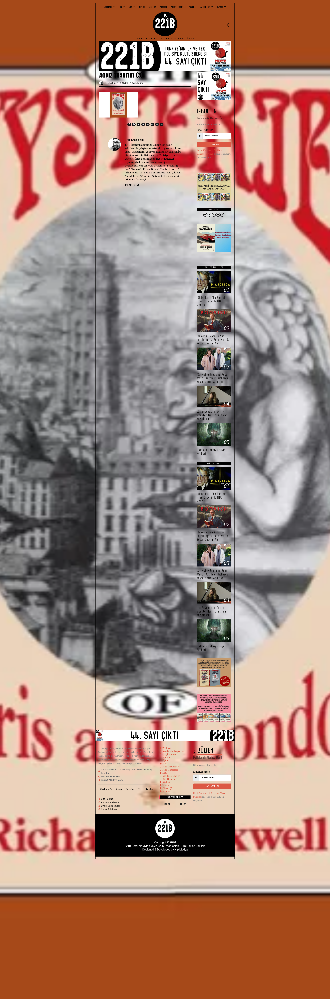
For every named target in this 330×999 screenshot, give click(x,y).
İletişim (149, 789)
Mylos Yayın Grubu (153, 846)
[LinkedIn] (177, 804)
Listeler (152, 6)
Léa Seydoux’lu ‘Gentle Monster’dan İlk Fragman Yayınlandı (212, 415)
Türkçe (220, 6)
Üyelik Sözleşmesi (205, 150)
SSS (140, 789)
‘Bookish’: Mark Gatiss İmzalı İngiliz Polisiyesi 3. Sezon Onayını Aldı (213, 339)
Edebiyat (108, 6)
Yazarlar (192, 6)
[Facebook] (173, 804)
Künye (119, 789)
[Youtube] (181, 804)
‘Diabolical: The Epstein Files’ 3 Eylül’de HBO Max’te (211, 301)
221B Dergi (205, 6)
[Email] (185, 804)
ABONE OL (216, 144)
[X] (169, 804)
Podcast (163, 6)
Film (120, 6)
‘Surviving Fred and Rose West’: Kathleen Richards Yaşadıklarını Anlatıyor (212, 378)
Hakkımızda (106, 789)
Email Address (205, 129)
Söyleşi (142, 6)
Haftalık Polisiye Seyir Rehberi (211, 451)
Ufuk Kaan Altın (134, 139)
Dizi (130, 6)
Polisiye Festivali (178, 6)
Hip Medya (181, 849)
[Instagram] (165, 804)
